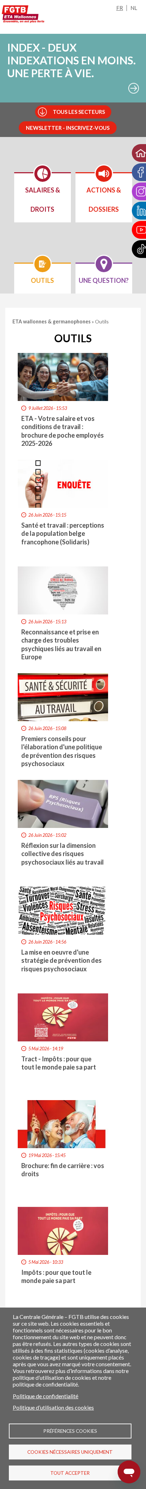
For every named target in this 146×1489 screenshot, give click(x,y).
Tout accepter (70, 1473)
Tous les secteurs (79, 112)
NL (133, 8)
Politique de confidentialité (45, 1396)
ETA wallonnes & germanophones (52, 321)
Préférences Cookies (70, 1431)
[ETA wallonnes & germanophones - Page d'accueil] (23, 15)
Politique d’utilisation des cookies (53, 1407)
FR (119, 8)
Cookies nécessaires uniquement (70, 1452)
